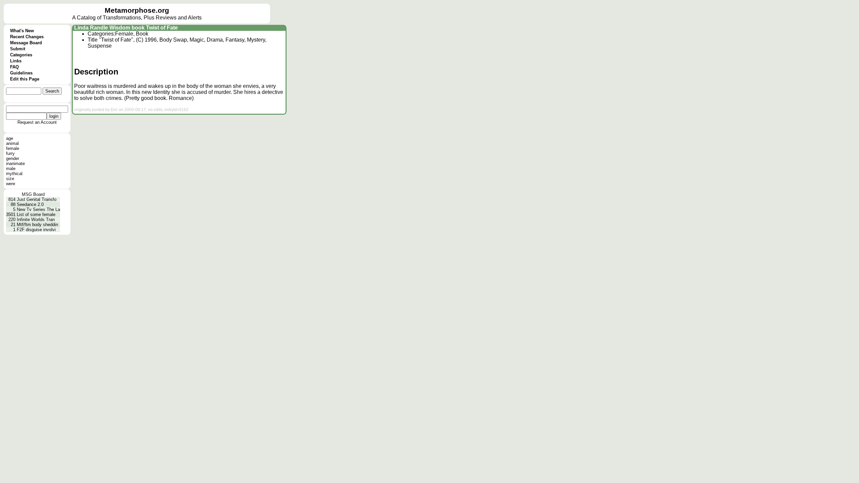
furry (10, 153)
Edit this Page (24, 79)
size (10, 178)
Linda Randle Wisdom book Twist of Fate (126, 28)
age (9, 138)
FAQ (14, 66)
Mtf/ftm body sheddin (37, 224)
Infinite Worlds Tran (36, 219)
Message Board (26, 42)
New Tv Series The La (38, 209)
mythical (14, 173)
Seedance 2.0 (30, 204)
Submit (17, 48)
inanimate (15, 163)
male (10, 168)
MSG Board (33, 194)
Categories (21, 54)
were (10, 183)
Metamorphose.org (137, 10)
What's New (22, 30)
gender (12, 158)
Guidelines (21, 72)
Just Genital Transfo (36, 199)
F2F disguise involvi (36, 229)
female (12, 148)
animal (12, 143)
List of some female (36, 214)
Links (15, 60)
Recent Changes (27, 36)
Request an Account (37, 122)
